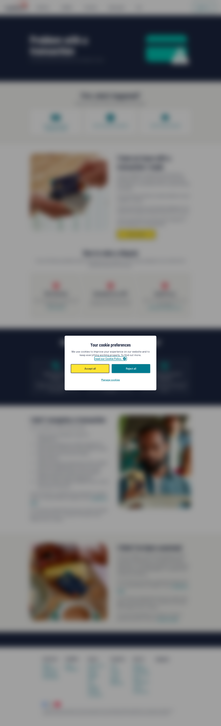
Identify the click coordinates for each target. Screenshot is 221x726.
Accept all (90, 368)
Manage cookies (110, 379)
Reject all (131, 368)
